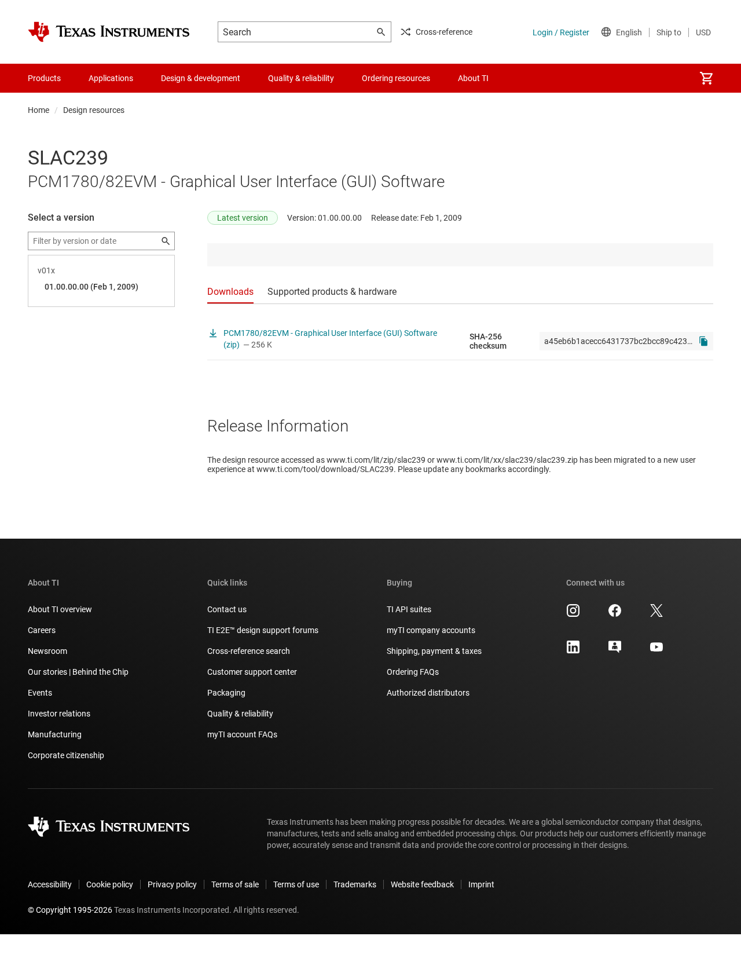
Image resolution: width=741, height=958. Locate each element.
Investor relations (59, 713)
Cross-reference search (248, 651)
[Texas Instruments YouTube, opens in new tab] (656, 651)
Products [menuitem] (44, 78)
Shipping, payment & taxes (434, 651)
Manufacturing (55, 734)
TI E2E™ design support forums (262, 630)
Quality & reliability (240, 713)
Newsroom (47, 651)
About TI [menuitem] (473, 78)
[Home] (109, 31)
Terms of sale (235, 884)
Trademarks (354, 884)
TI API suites (409, 609)
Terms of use (296, 884)
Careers (42, 630)
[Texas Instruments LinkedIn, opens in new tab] (573, 651)
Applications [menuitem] (111, 78)
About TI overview (60, 609)
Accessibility (50, 884)
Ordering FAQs (413, 672)
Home (38, 110)
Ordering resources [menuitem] (396, 78)
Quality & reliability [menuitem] (301, 78)
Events (40, 692)
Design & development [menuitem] (200, 78)
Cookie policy (109, 884)
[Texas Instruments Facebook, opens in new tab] (615, 614)
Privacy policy (172, 884)
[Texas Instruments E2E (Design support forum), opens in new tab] (615, 651)
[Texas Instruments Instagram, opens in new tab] (573, 614)
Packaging (226, 692)
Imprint (481, 884)
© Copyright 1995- (70, 910)
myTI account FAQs (242, 734)
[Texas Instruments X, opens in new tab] (656, 614)
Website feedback (422, 884)
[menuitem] (706, 78)
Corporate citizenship (66, 755)
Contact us (227, 609)
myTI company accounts (431, 630)
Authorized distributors (428, 692)
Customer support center (252, 672)
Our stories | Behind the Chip (78, 672)
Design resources (93, 110)
